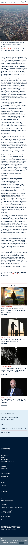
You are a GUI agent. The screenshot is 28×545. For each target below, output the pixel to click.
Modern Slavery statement (7, 498)
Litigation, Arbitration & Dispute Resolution (10, 418)
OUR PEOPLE (4, 457)
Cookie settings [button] (13, 542)
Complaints (3, 485)
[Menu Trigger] (25, 2)
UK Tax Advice (5, 432)
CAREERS (3, 466)
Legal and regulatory (5, 473)
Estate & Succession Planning (12, 428)
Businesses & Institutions (7, 449)
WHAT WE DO (4, 455)
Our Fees (3, 482)
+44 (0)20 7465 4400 (6, 512)
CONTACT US (4, 468)
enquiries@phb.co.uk (5, 516)
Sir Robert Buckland (7, 49)
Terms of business (5, 484)
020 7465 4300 (5, 275)
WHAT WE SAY (4, 459)
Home (2, 439)
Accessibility (4, 491)
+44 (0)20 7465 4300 (6, 511)
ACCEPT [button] (21, 542)
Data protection (4, 476)
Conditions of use (5, 475)
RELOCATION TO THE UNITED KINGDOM (10, 424)
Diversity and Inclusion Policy (7, 500)
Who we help (4, 446)
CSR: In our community (7, 461)
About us (3, 441)
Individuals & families (5, 448)
